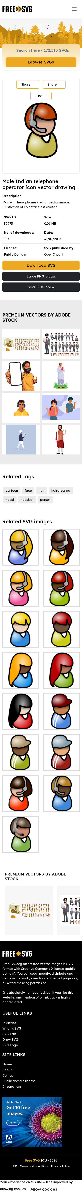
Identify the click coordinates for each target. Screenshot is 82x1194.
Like (41, 96)
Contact (8, 1075)
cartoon (12, 490)
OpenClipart (53, 254)
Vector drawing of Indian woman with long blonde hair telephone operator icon (20, 550)
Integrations (11, 1086)
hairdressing (60, 490)
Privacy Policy (60, 1166)
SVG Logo (10, 1045)
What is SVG (11, 1028)
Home (7, 1064)
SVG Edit (9, 1034)
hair (42, 490)
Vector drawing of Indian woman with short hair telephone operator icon (20, 632)
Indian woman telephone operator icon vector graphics (21, 799)
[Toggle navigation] (74, 9)
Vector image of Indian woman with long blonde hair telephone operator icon (20, 673)
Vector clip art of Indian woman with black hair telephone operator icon (20, 714)
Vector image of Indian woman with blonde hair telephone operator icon (20, 591)
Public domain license (19, 1081)
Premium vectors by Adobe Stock (36, 317)
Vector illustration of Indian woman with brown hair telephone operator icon (61, 550)
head (10, 500)
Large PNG (41, 276)
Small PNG (41, 287)
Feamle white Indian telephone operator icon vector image (20, 840)
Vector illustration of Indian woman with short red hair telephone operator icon (61, 632)
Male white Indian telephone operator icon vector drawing (61, 758)
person (45, 500)
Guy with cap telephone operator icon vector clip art (61, 717)
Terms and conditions (34, 1166)
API (15, 1166)
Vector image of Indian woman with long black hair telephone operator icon (61, 673)
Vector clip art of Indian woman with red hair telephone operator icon (61, 591)
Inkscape (9, 1023)
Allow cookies (43, 1189)
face (28, 490)
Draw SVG (10, 1040)
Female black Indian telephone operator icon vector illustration (61, 799)
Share (25, 84)
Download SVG (41, 265)
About (7, 1070)
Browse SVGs (41, 62)
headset (27, 500)
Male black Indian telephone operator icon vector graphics (20, 758)
